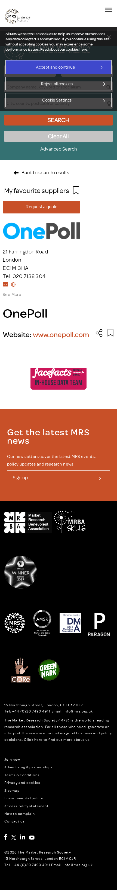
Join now (12, 759)
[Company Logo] (41, 229)
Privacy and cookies (22, 782)
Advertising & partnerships (28, 767)
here (83, 49)
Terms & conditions (21, 775)
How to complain (19, 813)
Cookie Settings (57, 100)
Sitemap (12, 790)
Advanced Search (58, 149)
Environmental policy (23, 798)
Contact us (14, 821)
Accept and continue (55, 67)
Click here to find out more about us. (57, 739)
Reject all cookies (57, 83)
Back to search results (45, 172)
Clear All (58, 136)
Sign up (20, 477)
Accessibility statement (26, 806)
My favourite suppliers (37, 190)
